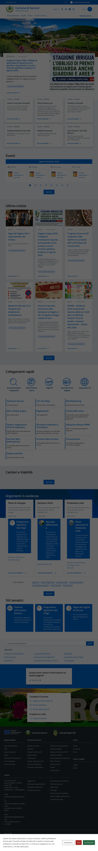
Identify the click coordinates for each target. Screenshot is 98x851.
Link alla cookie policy (21, 846)
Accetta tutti (89, 842)
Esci (78, 842)
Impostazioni (68, 842)
